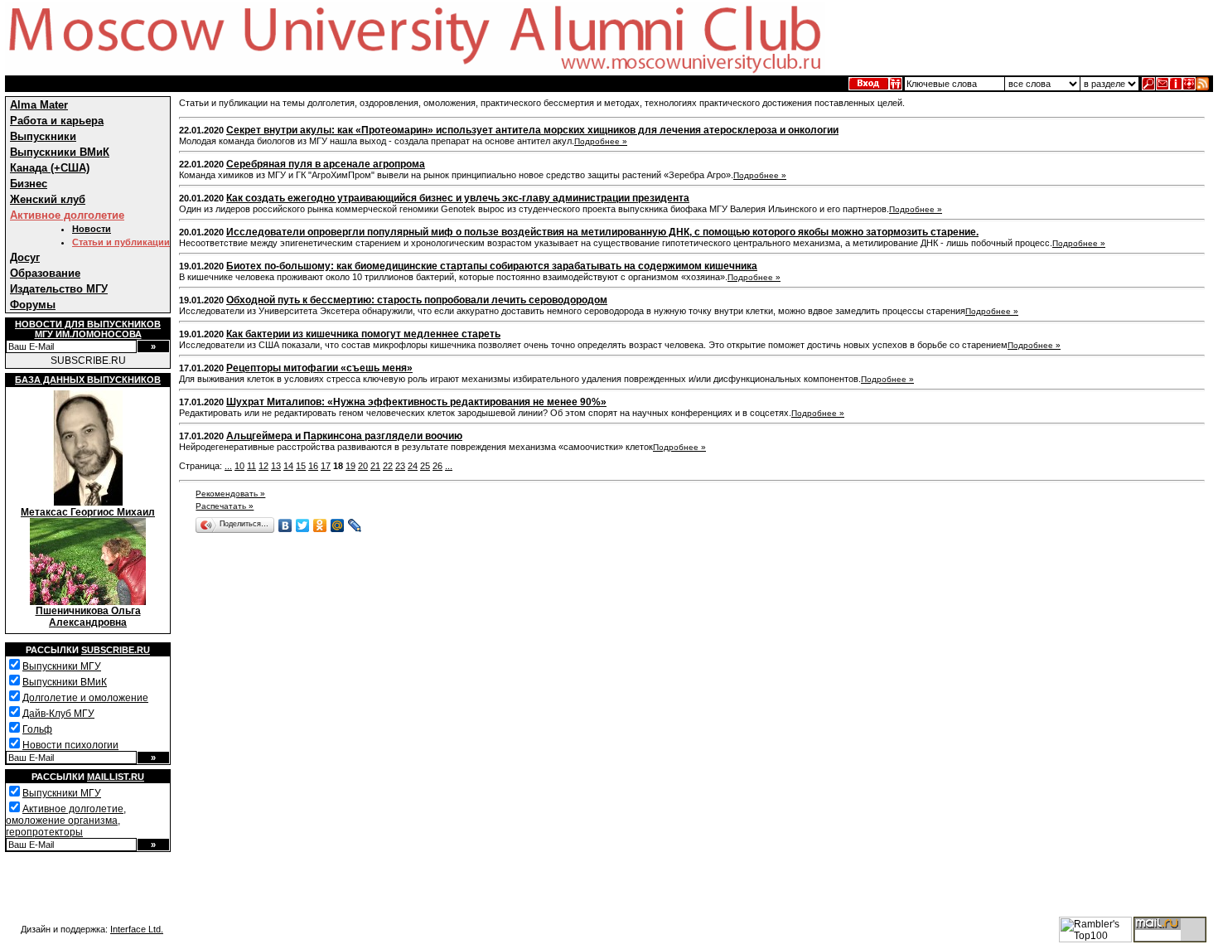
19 (350, 466)
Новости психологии (70, 745)
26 (437, 466)
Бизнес (28, 183)
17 (326, 466)
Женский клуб (47, 199)
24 (413, 466)
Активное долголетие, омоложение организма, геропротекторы (66, 820)
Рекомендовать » (230, 493)
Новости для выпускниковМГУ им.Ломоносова (88, 329)
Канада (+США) (49, 168)
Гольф (37, 729)
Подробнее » (600, 141)
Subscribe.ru (115, 650)
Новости (91, 229)
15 (301, 466)
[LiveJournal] (355, 525)
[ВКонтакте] (285, 525)
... (228, 466)
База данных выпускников (88, 380)
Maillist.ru (115, 777)
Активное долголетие (67, 215)
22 (388, 466)
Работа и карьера (57, 120)
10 (239, 466)
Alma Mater (39, 105)
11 (251, 466)
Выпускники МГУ (61, 666)
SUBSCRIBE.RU (88, 360)
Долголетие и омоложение (85, 698)
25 (425, 466)
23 (400, 466)
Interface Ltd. (136, 929)
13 (276, 466)
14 (288, 466)
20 (363, 466)
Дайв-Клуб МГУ (58, 713)
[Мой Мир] (337, 525)
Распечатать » (225, 506)
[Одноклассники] (320, 525)
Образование (45, 273)
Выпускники (43, 136)
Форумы (33, 304)
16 (313, 466)
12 (263, 466)
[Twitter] (303, 525)
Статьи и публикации (121, 242)
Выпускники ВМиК (59, 152)
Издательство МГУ (59, 289)
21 (375, 466)
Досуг (25, 257)
